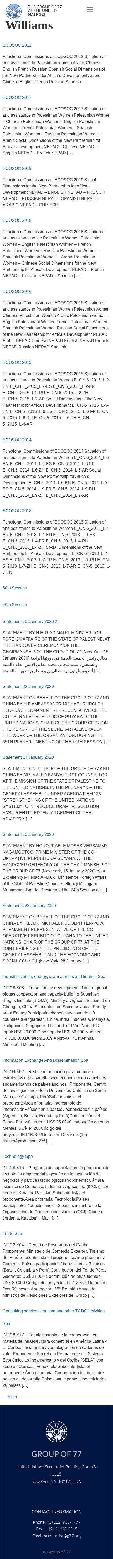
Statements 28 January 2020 (29, 905)
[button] (90, 9)
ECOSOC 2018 (17, 220)
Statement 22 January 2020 (28, 686)
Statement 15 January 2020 (28, 834)
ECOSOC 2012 (17, 45)
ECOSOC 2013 (17, 511)
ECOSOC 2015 (17, 362)
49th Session (15, 605)
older (10, 1397)
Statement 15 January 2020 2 (30, 621)
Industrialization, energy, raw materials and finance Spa (54, 976)
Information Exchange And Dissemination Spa (45, 1060)
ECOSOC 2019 (17, 168)
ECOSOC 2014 (17, 440)
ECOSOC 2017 (17, 97)
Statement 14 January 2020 (28, 757)
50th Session (15, 588)
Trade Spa (12, 1233)
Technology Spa (18, 1156)
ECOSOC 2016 (17, 291)
